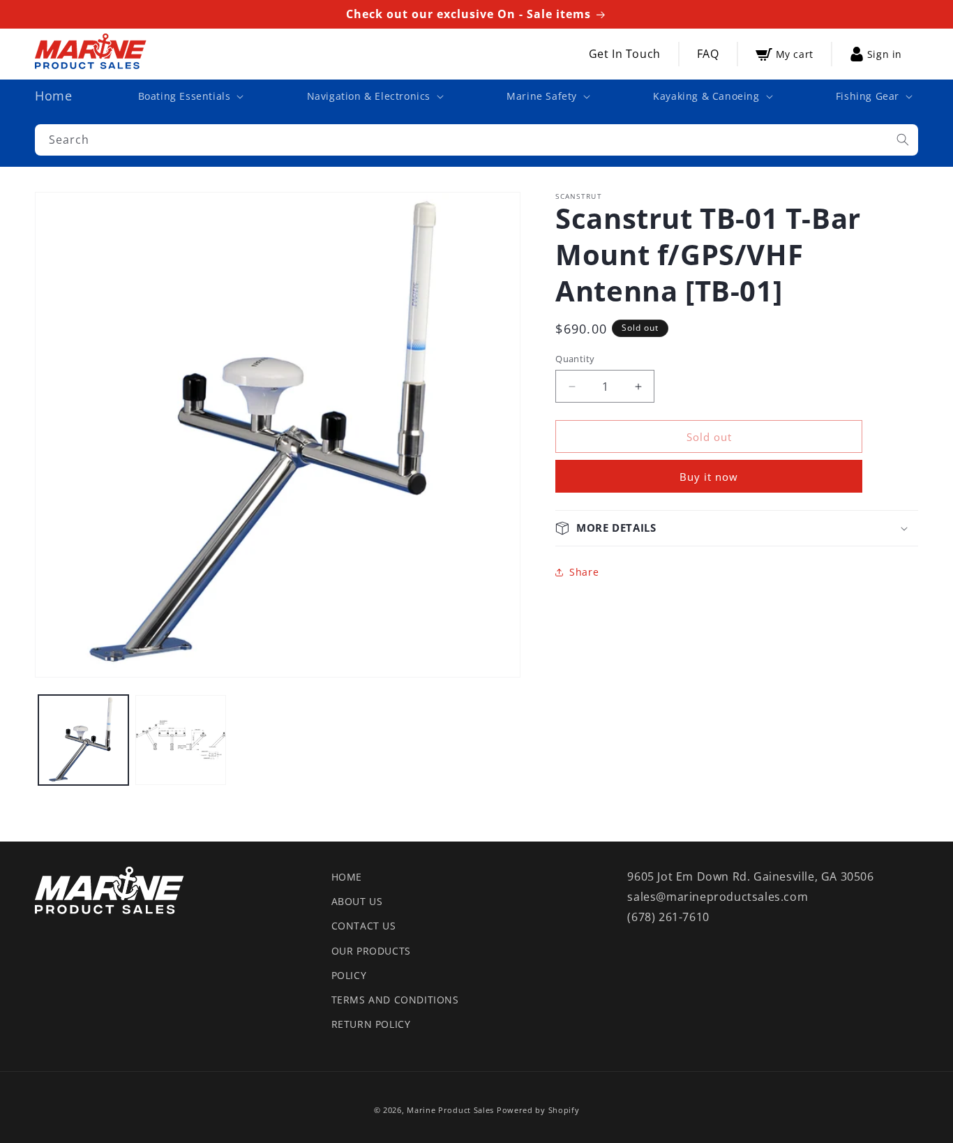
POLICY (349, 975)
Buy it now (709, 477)
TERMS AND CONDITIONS (395, 999)
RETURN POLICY (371, 1024)
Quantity (574, 358)
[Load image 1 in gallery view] (83, 740)
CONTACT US (363, 925)
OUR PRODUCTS (371, 950)
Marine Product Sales (450, 1110)
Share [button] (584, 571)
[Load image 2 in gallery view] (180, 740)
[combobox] (476, 140)
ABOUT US (357, 901)
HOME (346, 876)
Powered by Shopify (538, 1110)
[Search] (902, 139)
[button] (190, 96)
